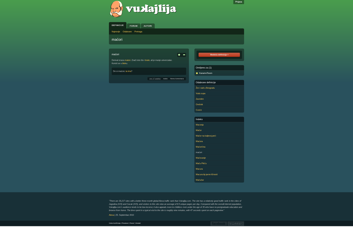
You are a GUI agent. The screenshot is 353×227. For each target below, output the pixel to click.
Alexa (111, 215)
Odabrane (127, 31)
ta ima (128, 71)
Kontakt (138, 223)
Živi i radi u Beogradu (205, 88)
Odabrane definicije (206, 82)
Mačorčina (200, 147)
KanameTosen (205, 73)
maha (165, 78)
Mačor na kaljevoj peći (206, 136)
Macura (199, 169)
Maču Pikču (201, 163)
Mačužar (200, 180)
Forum (134, 26)
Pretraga (138, 31)
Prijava (238, 2)
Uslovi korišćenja (114, 223)
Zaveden (200, 99)
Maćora (199, 141)
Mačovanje (201, 158)
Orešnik (199, 104)
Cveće (199, 110)
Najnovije (116, 31)
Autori (148, 26)
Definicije (118, 25)
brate (147, 60)
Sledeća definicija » (219, 55)
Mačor (199, 130)
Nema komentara (177, 78)
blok (124, 63)
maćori (117, 39)
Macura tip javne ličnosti (206, 174)
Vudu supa (200, 93)
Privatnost (125, 223)
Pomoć (132, 223)
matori (127, 60)
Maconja (200, 125)
